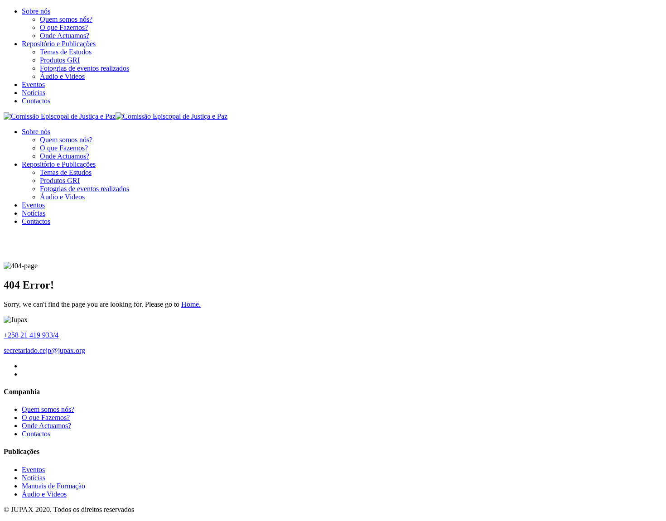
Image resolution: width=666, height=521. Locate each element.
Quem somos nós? (66, 19)
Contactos (36, 101)
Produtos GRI (60, 60)
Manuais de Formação (53, 486)
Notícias (33, 92)
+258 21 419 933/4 (31, 335)
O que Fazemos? (64, 27)
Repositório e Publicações (59, 44)
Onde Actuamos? (64, 35)
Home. (191, 304)
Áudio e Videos (62, 76)
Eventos (33, 84)
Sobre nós (36, 11)
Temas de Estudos (66, 52)
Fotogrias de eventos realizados (84, 68)
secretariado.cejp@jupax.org (44, 350)
